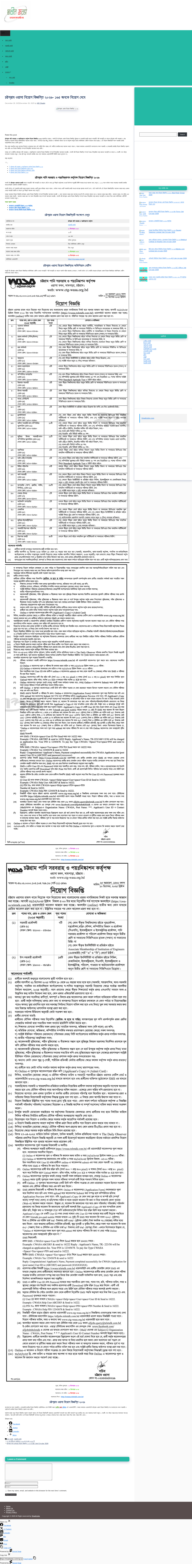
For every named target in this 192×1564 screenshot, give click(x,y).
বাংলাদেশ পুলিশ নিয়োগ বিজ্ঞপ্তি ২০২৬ (19, 208)
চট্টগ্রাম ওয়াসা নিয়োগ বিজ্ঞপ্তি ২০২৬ (19, 172)
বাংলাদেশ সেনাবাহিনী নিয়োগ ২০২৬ (18, 206)
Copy (27, 1559)
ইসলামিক (11, 83)
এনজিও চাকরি (147, 341)
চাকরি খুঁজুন (142, 131)
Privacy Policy (11, 1512)
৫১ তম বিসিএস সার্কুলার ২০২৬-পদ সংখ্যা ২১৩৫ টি (21, 1441)
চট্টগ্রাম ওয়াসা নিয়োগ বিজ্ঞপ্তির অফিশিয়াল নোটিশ (22, 170)
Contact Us (10, 1510)
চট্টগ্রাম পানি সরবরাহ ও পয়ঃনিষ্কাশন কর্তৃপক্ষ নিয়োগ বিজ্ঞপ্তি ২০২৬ (26, 166)
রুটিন (6, 62)
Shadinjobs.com (147, 418)
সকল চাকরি (8, 40)
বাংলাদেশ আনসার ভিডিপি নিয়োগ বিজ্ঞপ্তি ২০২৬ (22, 210)
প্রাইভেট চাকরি (9, 51)
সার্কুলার (30, 206)
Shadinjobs (36, 1516)
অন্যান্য (7, 72)
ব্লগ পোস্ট (12, 78)
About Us (9, 1508)
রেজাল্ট (6, 67)
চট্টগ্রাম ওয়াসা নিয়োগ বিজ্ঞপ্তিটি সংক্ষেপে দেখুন (21, 168)
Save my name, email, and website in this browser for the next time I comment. (37, 1491)
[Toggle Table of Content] (6, 163)
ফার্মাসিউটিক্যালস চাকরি (149, 349)
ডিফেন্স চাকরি (146, 343)
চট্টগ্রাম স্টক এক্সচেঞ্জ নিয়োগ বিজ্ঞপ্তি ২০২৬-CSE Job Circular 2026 (27, 1444)
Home (8, 1506)
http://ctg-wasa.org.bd (76, 259)
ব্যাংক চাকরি (8, 56)
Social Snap (16, 1551)
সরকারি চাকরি (9, 46)
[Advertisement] (163, 106)
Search (182, 134)
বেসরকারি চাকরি (147, 351)
